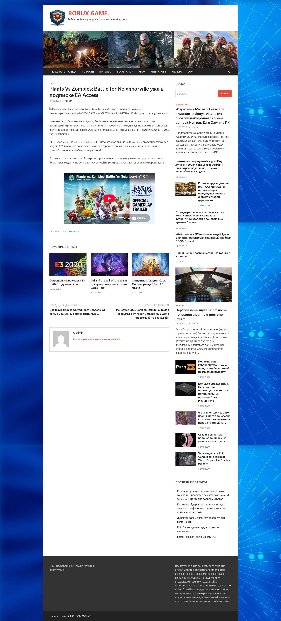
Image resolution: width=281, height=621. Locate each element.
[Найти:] (203, 93)
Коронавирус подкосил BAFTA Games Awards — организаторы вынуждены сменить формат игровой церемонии (213, 192)
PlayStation (125, 71)
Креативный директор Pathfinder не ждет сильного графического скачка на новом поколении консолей (201, 508)
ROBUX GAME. (88, 13)
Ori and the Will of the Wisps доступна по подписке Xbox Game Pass (109, 284)
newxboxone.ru (70, 231)
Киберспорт (158, 71)
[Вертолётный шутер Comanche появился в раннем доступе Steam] (203, 302)
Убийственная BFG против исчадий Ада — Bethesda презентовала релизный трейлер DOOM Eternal (203, 238)
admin (69, 100)
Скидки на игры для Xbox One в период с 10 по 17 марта (149, 284)
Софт (191, 71)
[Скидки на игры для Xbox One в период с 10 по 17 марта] (150, 276)
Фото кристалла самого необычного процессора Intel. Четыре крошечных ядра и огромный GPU (214, 417)
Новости (88, 71)
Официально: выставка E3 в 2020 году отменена (67, 282)
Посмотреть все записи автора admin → (98, 339)
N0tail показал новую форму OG (196, 536)
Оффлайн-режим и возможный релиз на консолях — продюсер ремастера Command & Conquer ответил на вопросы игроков (203, 494)
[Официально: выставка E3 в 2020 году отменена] (68, 276)
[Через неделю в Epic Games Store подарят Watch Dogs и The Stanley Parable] (185, 464)
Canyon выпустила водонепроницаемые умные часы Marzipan (212, 438)
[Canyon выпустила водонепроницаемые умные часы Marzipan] (185, 446)
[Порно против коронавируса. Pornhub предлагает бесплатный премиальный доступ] (185, 373)
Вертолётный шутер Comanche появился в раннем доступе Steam (201, 314)
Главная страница (64, 71)
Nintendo (105, 71)
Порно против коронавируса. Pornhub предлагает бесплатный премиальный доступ (214, 366)
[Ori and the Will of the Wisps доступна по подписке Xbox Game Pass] (109, 276)
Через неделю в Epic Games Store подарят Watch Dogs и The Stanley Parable (214, 458)
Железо (177, 71)
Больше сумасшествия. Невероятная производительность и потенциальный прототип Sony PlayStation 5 (213, 392)
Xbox (142, 71)
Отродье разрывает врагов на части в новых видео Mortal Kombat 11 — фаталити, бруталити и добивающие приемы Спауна (199, 217)
